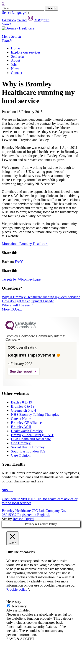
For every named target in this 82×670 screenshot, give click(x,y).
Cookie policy (17, 589)
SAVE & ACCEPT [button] (20, 639)
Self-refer (17, 56)
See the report (21, 371)
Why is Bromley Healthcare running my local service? (41, 297)
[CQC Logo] (20, 329)
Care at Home (21, 419)
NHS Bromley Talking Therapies (35, 414)
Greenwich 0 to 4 (23, 410)
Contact (16, 73)
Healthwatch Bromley (27, 431)
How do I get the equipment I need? (28, 301)
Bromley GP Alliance (26, 423)
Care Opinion (21, 455)
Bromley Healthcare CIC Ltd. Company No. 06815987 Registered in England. (34, 513)
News (15, 69)
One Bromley (21, 443)
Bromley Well (21, 427)
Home (15, 48)
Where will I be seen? (17, 305)
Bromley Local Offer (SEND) (32, 435)
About (15, 60)
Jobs (14, 64)
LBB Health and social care (31, 439)
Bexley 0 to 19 (21, 402)
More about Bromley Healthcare (25, 244)
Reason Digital (23, 519)
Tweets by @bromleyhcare (21, 279)
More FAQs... (12, 309)
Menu (6, 36)
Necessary (19, 606)
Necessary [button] (13, 602)
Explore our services (25, 52)
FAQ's (19, 262)
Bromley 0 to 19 (22, 406)
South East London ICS (28, 451)
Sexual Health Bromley (28, 447)
